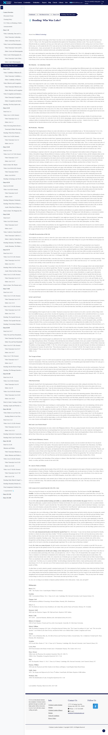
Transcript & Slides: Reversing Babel (14, 129)
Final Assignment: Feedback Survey (13, 487)
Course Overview (8, 12)
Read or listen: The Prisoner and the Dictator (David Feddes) (13, 285)
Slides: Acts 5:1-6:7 (10, 161)
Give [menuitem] (66, 2)
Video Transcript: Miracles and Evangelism (14, 86)
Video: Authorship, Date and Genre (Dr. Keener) (13, 33)
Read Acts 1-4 (7, 111)
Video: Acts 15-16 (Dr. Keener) (12, 306)
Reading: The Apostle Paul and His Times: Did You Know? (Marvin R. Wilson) (13, 317)
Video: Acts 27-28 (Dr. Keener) (12, 469)
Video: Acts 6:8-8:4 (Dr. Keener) (12, 168)
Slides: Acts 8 (8, 196)
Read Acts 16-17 (8, 331)
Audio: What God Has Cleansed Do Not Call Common (14, 271)
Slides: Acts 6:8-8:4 (10, 175)
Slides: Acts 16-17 (10, 352)
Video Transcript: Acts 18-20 (12, 395)
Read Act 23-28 (8, 444)
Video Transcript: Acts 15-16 (12, 310)
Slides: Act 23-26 (9, 466)
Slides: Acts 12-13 (10, 281)
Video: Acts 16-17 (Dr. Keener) (12, 345)
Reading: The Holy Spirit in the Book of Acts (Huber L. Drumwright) (13, 104)
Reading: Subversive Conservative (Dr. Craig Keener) (13, 434)
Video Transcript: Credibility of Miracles (14, 76)
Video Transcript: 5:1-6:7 (11, 157)
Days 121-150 (7, 494)
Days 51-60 (6, 214)
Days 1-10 (6, 30)
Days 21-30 (6, 108)
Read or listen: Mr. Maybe (10, 164)
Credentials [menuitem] (27, 2)
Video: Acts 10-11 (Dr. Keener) (12, 257)
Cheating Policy (8, 19)
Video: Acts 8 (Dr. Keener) (11, 189)
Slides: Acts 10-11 (10, 264)
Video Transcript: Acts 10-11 (12, 260)
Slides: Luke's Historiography (13, 62)
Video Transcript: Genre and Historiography (14, 48)
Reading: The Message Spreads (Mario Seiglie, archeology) (13, 370)
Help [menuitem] (49, 2)
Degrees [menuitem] (44, 2)
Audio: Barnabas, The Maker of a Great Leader (14, 246)
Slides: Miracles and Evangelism (13, 90)
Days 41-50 (6, 182)
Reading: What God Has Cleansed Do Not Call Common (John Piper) (13, 267)
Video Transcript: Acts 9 (11, 225)
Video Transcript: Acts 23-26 (12, 462)
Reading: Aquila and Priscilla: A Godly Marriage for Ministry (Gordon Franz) (13, 405)
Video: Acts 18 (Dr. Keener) (11, 381)
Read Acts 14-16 (8, 292)
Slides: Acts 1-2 (9, 122)
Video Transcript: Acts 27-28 (12, 473)
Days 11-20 (6, 69)
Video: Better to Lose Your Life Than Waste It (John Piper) (13, 412)
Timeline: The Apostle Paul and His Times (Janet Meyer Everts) (13, 320)
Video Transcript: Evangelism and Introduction (14, 97)
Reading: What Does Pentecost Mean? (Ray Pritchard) (13, 133)
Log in (103, 2)
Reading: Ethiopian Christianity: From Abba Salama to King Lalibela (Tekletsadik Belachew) (13, 200)
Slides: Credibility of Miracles (13, 79)
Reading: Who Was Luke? (11, 65)
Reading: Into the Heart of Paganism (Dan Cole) (13, 366)
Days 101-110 (7, 409)
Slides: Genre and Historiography (14, 51)
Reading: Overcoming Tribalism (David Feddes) (13, 324)
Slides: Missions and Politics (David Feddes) (14, 455)
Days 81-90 (6, 327)
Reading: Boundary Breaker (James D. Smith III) (13, 483)
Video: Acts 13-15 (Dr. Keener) (12, 296)
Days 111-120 (7, 441)
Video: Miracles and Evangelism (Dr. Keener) (13, 83)
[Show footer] (103, 730)
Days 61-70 (6, 249)
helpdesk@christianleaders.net (76, 713)
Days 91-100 (6, 374)
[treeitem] (12, 19)
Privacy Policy (52, 718)
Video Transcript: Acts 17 (11, 359)
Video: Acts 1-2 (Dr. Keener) (11, 115)
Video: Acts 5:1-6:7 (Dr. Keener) (12, 154)
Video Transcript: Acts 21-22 (12, 427)
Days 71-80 (6, 288)
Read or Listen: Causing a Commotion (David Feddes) (13, 402)
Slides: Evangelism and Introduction (14, 101)
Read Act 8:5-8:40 (8, 186)
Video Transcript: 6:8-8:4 (11, 172)
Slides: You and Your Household (13, 342)
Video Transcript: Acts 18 (11, 384)
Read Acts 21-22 (8, 420)
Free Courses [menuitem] (18, 2)
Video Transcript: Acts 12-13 (12, 278)
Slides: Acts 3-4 (9, 143)
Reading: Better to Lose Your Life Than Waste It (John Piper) (14, 416)
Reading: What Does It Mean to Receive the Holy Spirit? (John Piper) (13, 203)
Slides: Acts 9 (8, 228)
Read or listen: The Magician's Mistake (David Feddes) (13, 211)
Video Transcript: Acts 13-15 (12, 299)
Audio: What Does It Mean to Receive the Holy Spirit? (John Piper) (14, 207)
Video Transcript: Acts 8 (11, 193)
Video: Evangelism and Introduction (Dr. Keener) (13, 94)
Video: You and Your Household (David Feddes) (13, 335)
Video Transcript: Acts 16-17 (12, 349)
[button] (76, 2)
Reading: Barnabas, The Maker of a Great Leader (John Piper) (13, 242)
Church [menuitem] (55, 2)
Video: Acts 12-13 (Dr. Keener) (12, 274)
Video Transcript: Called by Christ (14, 235)
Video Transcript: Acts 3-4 (12, 140)
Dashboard (32, 14)
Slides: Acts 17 (9, 363)
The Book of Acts (44, 14)
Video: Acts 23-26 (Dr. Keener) (12, 459)
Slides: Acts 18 (9, 388)
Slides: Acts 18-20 (10, 398)
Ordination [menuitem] (36, 2)
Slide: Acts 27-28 (9, 476)
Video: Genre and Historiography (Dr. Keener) (13, 44)
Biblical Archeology (41, 34)
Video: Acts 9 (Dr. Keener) (11, 221)
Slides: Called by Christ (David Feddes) (14, 239)
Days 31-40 (6, 147)
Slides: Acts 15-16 (10, 313)
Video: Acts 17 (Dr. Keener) (11, 356)
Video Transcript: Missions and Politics (14, 451)
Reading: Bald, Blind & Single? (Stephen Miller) (13, 480)
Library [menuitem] (61, 2)
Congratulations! (8, 490)
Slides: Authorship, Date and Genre (14, 40)
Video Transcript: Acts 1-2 (12, 118)
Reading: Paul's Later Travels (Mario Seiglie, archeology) (13, 437)
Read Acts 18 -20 (8, 377)
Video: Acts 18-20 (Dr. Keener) (12, 391)
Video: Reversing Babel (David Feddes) (13, 125)
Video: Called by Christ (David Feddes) (13, 232)
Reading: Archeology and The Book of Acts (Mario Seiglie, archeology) (13, 179)
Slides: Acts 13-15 (10, 303)
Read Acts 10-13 (8, 253)
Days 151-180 (7, 498)
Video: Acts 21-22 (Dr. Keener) (12, 423)
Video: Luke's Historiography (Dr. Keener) (13, 55)
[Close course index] (1, 7)
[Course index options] (21, 7)
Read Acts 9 (7, 218)
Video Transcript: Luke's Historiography (14, 58)
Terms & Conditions (53, 715)
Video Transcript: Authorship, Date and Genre (14, 37)
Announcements (8, 26)
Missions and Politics (9, 448)
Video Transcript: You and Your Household (14, 338)
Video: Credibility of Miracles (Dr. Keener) (13, 72)
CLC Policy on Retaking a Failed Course (13, 23)
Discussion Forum (8, 16)
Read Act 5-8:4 (8, 150)
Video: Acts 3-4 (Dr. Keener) (11, 136)
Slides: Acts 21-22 (10, 430)
